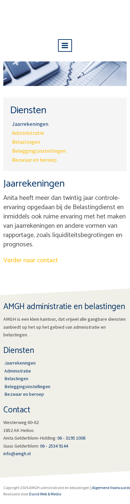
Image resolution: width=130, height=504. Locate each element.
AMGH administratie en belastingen (65, 18)
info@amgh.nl (17, 454)
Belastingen (26, 141)
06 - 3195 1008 (71, 438)
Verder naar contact (30, 260)
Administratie (28, 132)
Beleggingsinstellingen (39, 150)
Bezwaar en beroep (34, 159)
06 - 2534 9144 (54, 446)
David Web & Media (45, 493)
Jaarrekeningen (30, 124)
